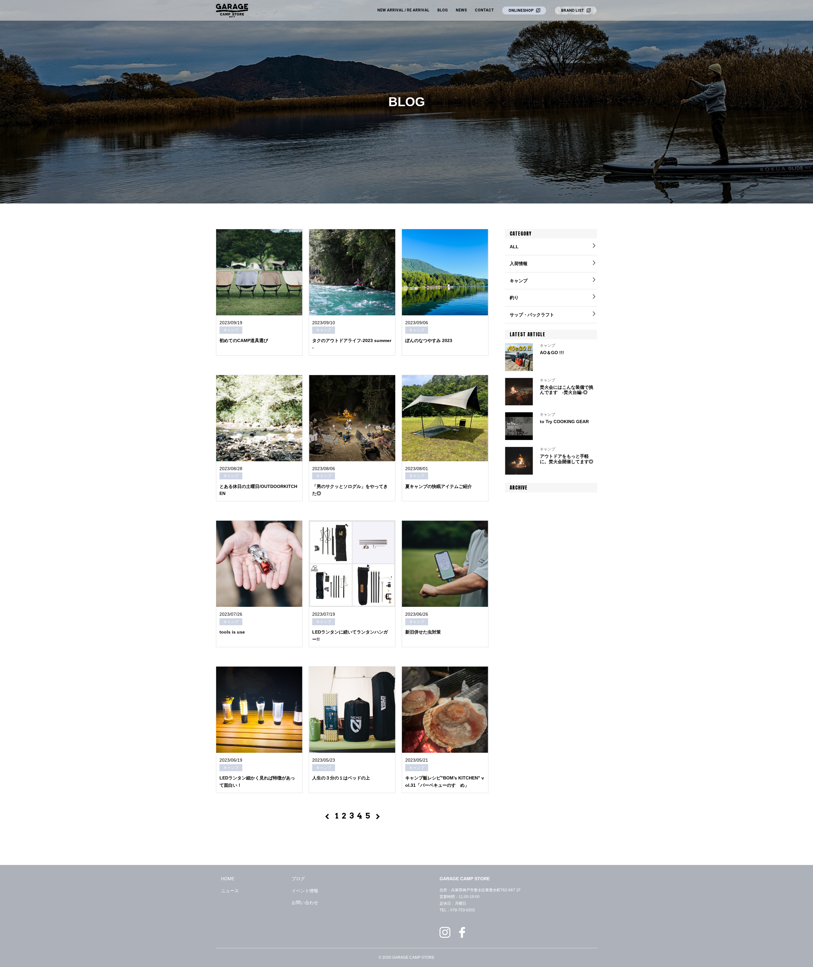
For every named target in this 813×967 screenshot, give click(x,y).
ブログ (298, 878)
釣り (514, 297)
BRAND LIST (572, 10)
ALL (514, 246)
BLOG (442, 10)
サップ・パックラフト (532, 314)
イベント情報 (305, 890)
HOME (227, 878)
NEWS (461, 10)
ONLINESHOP (521, 10)
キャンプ (518, 280)
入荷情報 (518, 263)
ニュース (230, 890)
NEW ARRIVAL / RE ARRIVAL (403, 10)
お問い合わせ (305, 902)
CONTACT (484, 10)
